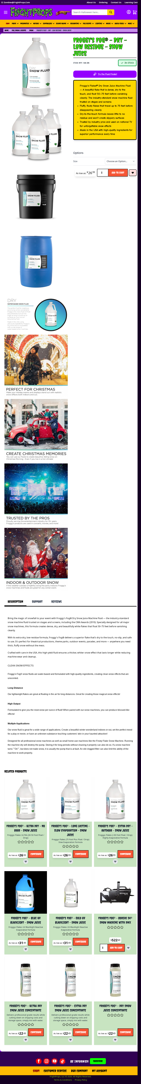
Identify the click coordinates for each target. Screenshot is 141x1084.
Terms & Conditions (61, 1063)
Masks (108, 23)
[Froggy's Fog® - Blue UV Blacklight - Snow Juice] (25, 876)
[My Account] (129, 12)
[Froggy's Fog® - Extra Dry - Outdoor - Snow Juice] (112, 785)
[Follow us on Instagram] (44, 1044)
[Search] (110, 12)
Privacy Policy (79, 1063)
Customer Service (53, 1054)
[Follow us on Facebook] (36, 1044)
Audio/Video (119, 23)
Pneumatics (24, 23)
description (15, 602)
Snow (31, 30)
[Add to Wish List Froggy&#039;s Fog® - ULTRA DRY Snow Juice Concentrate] (33, 1021)
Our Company (77, 1054)
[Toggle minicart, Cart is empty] (135, 12)
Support (37, 602)
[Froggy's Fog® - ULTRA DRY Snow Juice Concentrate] (25, 963)
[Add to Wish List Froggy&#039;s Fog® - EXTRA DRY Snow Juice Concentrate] (77, 1021)
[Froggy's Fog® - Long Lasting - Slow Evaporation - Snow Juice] (69, 785)
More (131, 24)
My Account (97, 1054)
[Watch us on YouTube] (52, 1044)
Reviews (56, 602)
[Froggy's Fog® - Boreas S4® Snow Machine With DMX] (112, 876)
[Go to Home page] (31, 12)
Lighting (98, 23)
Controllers (47, 23)
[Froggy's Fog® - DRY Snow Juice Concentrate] (112, 963)
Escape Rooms (61, 23)
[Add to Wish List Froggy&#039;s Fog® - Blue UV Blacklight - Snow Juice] (33, 931)
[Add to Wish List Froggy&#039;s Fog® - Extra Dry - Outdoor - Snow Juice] (120, 844)
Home (7, 30)
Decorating (74, 23)
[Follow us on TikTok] (60, 1044)
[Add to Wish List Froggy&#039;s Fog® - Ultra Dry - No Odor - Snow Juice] (33, 844)
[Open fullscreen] (36, 68)
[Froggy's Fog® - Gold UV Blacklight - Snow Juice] (69, 876)
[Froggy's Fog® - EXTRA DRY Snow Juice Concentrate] (69, 963)
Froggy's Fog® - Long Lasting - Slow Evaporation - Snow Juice (69, 814)
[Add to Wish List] (133, 172)
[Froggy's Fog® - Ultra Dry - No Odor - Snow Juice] (25, 785)
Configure (22, 844)
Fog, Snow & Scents (19, 30)
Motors (36, 23)
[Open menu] (5, 12)
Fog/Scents (87, 23)
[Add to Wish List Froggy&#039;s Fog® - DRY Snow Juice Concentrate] (120, 1021)
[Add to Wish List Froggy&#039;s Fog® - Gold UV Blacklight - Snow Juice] (77, 931)
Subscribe (96, 1044)
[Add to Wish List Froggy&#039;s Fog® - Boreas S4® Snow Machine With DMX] (125, 931)
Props (14, 23)
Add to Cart (118, 172)
